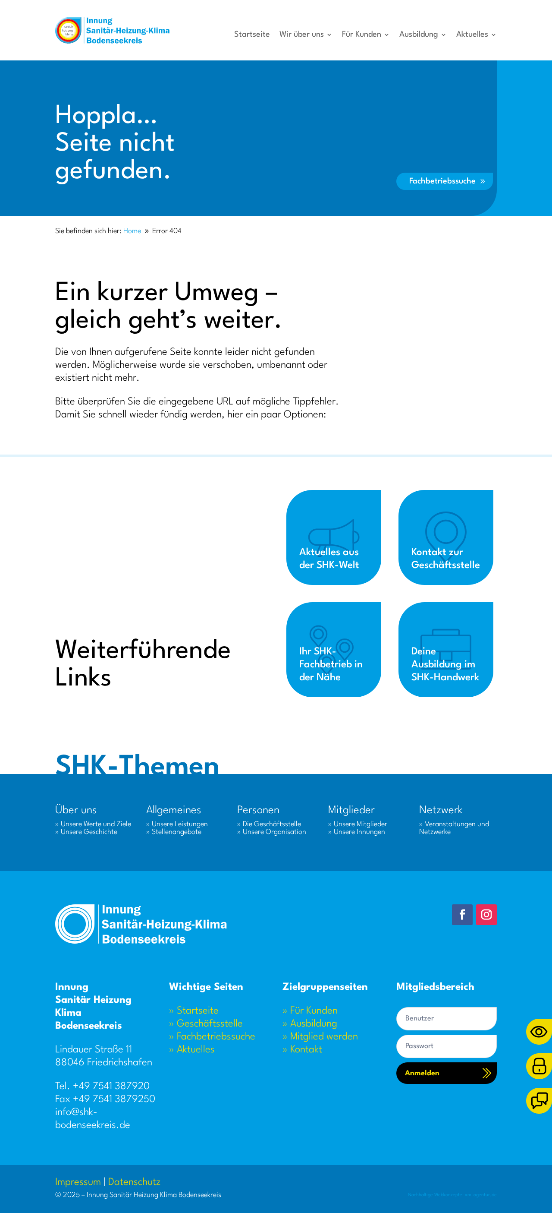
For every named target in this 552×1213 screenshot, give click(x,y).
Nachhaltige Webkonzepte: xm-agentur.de (452, 1195)
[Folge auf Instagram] (486, 914)
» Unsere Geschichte (86, 832)
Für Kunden (361, 35)
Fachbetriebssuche (442, 181)
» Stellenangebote (173, 832)
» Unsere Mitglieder (357, 824)
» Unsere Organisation (271, 832)
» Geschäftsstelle (206, 1024)
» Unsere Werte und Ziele (93, 824)
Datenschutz (134, 1182)
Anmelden (422, 1073)
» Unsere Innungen (356, 832)
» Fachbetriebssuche (212, 1037)
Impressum (78, 1182)
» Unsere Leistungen (177, 824)
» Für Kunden (310, 1011)
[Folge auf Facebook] (462, 914)
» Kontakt (302, 1050)
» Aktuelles (192, 1050)
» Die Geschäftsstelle (269, 824)
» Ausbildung (309, 1024)
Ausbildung (418, 35)
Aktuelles (472, 35)
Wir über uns (301, 35)
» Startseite (194, 1011)
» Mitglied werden (320, 1037)
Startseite (252, 35)
